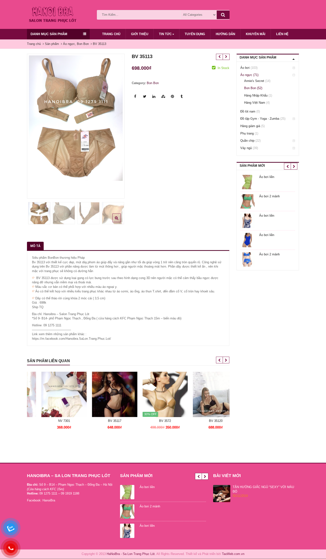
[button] (120, 221)
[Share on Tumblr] (181, 96)
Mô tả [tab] (35, 246)
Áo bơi (245, 68)
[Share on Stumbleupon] (163, 96)
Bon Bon (153, 83)
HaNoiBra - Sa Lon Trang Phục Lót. (131, 554)
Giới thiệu (139, 34)
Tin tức (166, 34)
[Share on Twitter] (144, 96)
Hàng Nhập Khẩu (256, 95)
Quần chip (247, 140)
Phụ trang (247, 133)
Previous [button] (35, 124)
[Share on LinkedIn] (154, 96)
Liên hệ (282, 34)
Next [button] (116, 124)
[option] (76, 118)
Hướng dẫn (225, 34)
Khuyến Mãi (255, 34)
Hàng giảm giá (250, 126)
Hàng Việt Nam (254, 102)
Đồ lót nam (247, 111)
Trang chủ (111, 34)
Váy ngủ (246, 148)
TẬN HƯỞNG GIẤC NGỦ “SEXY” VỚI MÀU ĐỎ (263, 489)
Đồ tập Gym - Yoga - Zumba (259, 118)
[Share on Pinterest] (172, 96)
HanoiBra (48, 500)
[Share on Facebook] (135, 96)
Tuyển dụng (195, 34)
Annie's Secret (254, 81)
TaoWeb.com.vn (233, 554)
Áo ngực (246, 75)
